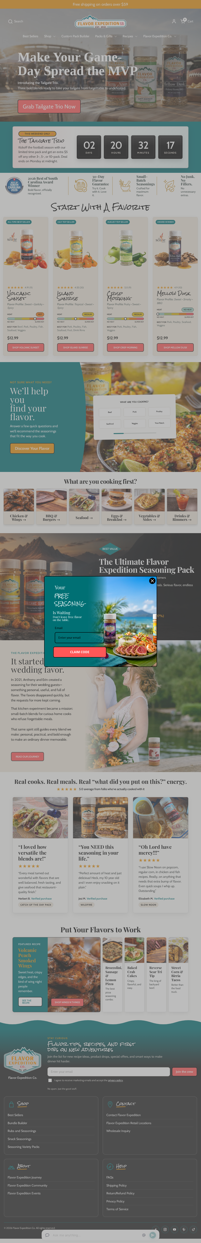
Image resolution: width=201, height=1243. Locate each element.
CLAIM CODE (79, 652)
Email (59, 628)
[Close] (152, 581)
